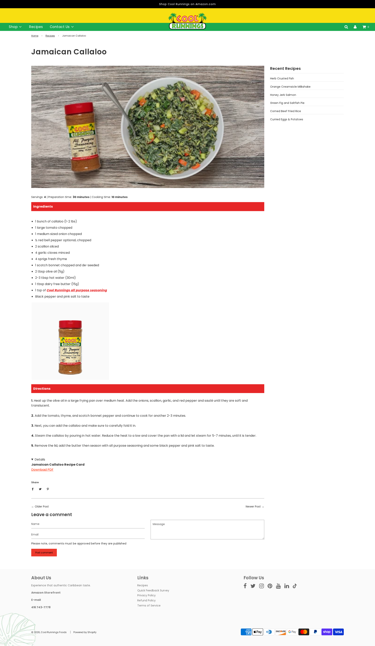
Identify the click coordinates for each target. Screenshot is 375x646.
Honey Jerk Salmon (283, 95)
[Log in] (355, 27)
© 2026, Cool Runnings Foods (49, 632)
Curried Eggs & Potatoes (286, 119)
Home (34, 35)
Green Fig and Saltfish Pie (287, 103)
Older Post (42, 506)
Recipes (36, 26)
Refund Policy (146, 600)
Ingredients (43, 206)
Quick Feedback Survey (153, 590)
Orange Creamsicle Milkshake (290, 87)
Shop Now (70, 359)
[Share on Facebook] (33, 488)
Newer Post (253, 506)
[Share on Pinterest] (48, 488)
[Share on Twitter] (40, 488)
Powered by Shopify (84, 632)
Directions (41, 388)
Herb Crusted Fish (282, 78)
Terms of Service (149, 605)
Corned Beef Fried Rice (285, 111)
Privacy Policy (146, 595)
